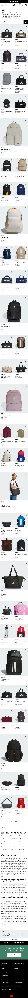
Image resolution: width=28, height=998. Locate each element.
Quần (11, 835)
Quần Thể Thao (13, 838)
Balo (11, 844)
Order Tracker (5, 975)
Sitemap (16, 968)
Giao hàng (16, 972)
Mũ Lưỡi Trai (13, 849)
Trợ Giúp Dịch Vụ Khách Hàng (19, 964)
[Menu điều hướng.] (2, 5)
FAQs (3, 968)
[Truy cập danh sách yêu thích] (5, 5)
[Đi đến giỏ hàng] (25, 5)
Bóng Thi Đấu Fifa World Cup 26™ (4, 836)
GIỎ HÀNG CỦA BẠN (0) (19, 942)
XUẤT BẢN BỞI (17, 986)
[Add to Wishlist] (12, 27)
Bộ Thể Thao (22, 849)
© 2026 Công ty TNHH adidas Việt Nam (6, 990)
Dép (20, 838)
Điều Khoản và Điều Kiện (7, 986)
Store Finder (5, 963)
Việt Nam (16, 996)
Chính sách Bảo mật (18, 982)
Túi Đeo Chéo (13, 846)
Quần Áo (3, 838)
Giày (20, 835)
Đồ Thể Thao (22, 844)
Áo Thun (3, 841)
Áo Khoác (3, 844)
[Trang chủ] (14, 5)
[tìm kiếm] (22, 5)
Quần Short (3, 849)
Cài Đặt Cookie (5, 982)
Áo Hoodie (3, 846)
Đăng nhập (6, 942)
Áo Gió (20, 841)
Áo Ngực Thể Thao (22, 847)
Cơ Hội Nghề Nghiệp (6, 972)
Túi (10, 841)
